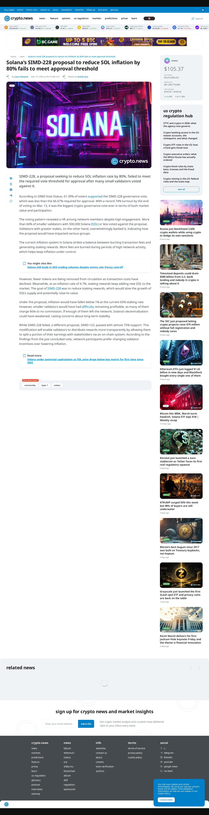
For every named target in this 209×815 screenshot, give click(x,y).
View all (181, 189)
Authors (100, 771)
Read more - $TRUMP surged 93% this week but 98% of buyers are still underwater (181, 486)
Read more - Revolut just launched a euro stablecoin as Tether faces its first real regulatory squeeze (181, 441)
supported (95, 196)
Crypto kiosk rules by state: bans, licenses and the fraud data (178, 169)
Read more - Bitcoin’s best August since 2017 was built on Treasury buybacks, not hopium (181, 530)
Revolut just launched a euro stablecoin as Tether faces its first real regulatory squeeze (181, 461)
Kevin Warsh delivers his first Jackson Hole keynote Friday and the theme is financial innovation (180, 639)
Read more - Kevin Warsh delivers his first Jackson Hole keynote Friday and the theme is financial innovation (181, 619)
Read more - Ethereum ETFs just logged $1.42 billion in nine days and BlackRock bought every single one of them (181, 352)
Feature (54, 18)
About (55, 9)
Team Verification (105, 766)
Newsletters (66, 9)
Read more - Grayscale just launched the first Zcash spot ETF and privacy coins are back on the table (181, 575)
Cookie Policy (135, 757)
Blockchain (69, 771)
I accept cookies (166, 800)
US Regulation (81, 18)
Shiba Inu (68, 766)
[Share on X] (11, 184)
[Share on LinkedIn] (11, 190)
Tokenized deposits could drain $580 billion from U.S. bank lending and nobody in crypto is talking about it (179, 278)
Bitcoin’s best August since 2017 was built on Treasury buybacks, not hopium (180, 550)
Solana (57, 385)
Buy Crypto (9, 9)
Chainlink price (182, 27)
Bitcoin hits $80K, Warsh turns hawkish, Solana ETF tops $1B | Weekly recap (179, 417)
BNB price (87, 27)
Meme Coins (31, 9)
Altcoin (67, 775)
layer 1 (45, 385)
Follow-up (90, 9)
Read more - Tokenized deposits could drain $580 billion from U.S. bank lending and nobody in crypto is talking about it (181, 257)
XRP (65, 761)
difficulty (88, 307)
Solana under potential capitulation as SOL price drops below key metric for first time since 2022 (85, 361)
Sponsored (69, 789)
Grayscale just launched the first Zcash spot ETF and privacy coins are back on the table (180, 595)
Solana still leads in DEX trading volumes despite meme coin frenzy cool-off (75, 267)
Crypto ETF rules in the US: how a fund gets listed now (180, 146)
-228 (58, 288)
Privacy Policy (135, 752)
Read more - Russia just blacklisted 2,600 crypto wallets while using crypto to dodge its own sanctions (181, 212)
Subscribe (86, 723)
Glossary (114, 9)
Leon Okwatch (21, 76)
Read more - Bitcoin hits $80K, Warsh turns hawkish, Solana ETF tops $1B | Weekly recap (181, 397)
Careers (100, 761)
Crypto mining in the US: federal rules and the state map (181, 180)
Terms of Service (136, 748)
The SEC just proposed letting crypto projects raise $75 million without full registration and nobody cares (180, 326)
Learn (134, 18)
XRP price (64, 27)
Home (13, 56)
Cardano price (157, 27)
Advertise (79, 9)
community (30, 385)
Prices (124, 18)
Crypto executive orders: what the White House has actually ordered (180, 157)
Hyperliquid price (134, 27)
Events (20, 9)
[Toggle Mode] (203, 9)
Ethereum (69, 752)
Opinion (66, 18)
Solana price (110, 27)
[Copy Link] (11, 201)
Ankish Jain (82, 76)
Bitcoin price (15, 27)
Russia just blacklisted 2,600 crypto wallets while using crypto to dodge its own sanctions (180, 232)
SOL (95, 224)
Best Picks (102, 9)
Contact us (45, 9)
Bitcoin (67, 748)
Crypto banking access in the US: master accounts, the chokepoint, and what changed (181, 135)
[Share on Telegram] (11, 195)
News (42, 18)
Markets (96, 18)
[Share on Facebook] (11, 178)
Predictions (111, 18)
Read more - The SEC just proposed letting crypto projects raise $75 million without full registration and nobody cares (181, 305)
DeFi (66, 780)
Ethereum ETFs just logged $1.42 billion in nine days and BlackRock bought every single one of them (181, 372)
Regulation (69, 784)
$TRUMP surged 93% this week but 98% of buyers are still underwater (179, 506)
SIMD (51, 288)
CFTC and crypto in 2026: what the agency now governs (179, 125)
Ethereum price (40, 27)
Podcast (35, 784)
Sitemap (35, 793)
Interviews (36, 789)
